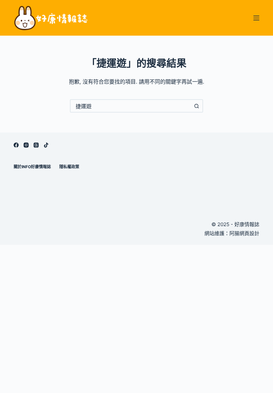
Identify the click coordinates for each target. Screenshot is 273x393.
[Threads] (36, 145)
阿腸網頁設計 (244, 233)
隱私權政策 (69, 166)
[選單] (256, 18)
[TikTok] (46, 145)
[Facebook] (16, 145)
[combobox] (130, 106)
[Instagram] (26, 145)
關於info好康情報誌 (32, 166)
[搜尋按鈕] (196, 106)
